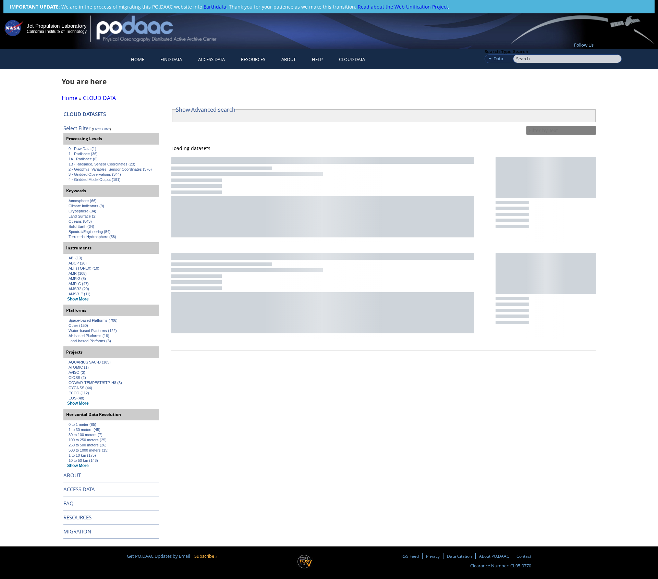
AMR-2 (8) (77, 278)
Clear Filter (101, 128)
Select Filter (76, 128)
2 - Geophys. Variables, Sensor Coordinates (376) (110, 169)
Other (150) (78, 325)
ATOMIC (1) (79, 367)
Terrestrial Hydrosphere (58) (92, 237)
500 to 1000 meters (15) (89, 450)
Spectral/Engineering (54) (90, 232)
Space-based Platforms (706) (93, 320)
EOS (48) (76, 398)
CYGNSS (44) (80, 388)
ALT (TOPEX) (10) (84, 268)
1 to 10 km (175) (82, 455)
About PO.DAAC (494, 556)
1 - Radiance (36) (83, 154)
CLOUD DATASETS (84, 114)
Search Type (498, 51)
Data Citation (459, 556)
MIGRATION (77, 531)
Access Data (211, 59)
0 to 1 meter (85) (82, 424)
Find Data (171, 59)
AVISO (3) (77, 372)
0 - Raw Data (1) (82, 149)
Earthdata (215, 6)
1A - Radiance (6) (83, 159)
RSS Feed (410, 556)
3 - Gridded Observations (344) (95, 174)
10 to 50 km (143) (83, 460)
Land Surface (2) (83, 216)
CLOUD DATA (352, 59)
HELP (317, 59)
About (288, 59)
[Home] (162, 28)
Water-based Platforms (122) (93, 331)
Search (520, 51)
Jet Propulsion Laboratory (56, 26)
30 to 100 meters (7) (85, 435)
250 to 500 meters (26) (88, 445)
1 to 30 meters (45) (84, 430)
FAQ (68, 503)
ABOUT (72, 475)
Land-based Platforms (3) (90, 341)
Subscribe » (205, 556)
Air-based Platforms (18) (89, 336)
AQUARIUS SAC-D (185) (90, 362)
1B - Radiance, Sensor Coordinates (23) (102, 164)
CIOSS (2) (77, 377)
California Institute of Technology (57, 31)
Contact (523, 556)
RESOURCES (253, 59)
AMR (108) (78, 273)
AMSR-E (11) (79, 294)
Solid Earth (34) (81, 226)
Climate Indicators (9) (86, 206)
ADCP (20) (78, 263)
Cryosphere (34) (82, 211)
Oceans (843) (80, 221)
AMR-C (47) (79, 284)
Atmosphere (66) (83, 201)
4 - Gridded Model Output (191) (95, 179)
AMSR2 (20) (79, 289)
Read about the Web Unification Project (403, 6)
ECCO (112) (79, 393)
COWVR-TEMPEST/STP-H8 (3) (95, 383)
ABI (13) (75, 258)
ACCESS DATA (79, 489)
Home (137, 59)
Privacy (433, 556)
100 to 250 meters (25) (88, 440)
